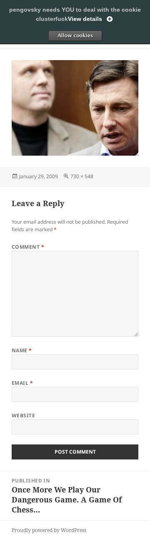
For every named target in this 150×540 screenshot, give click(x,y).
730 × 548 (81, 176)
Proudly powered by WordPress (49, 530)
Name (22, 350)
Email (22, 382)
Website (23, 415)
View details (85, 18)
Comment (28, 246)
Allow (75, 35)
